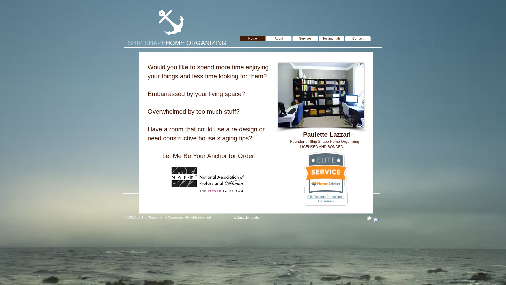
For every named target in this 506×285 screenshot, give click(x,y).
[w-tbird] (369, 218)
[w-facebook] (376, 221)
